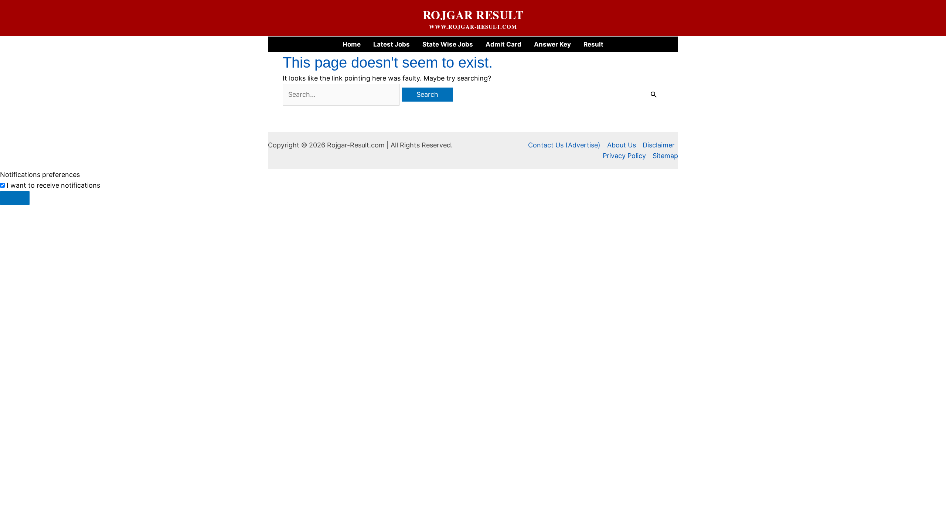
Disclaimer (659, 145)
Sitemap (665, 156)
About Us (621, 145)
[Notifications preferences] (15, 198)
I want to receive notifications (53, 185)
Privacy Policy (624, 156)
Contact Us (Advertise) (564, 145)
